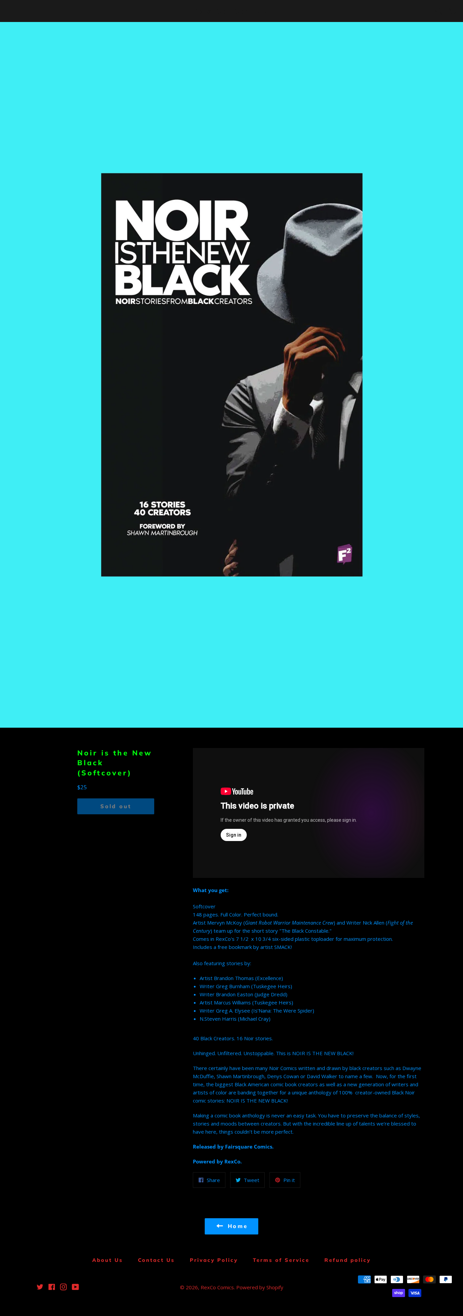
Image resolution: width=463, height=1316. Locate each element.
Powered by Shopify (259, 1287)
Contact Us (156, 1260)
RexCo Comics (231, 11)
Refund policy (347, 1260)
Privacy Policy (214, 1260)
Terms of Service (281, 1260)
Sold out (116, 806)
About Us (107, 1260)
